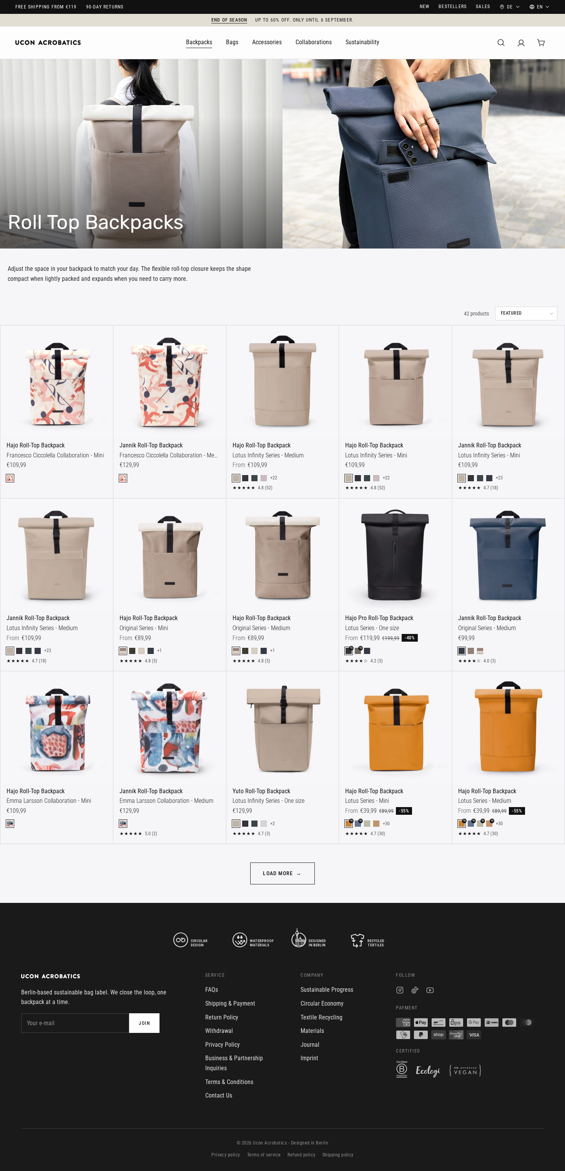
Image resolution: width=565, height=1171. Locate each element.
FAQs (211, 989)
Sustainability (362, 42)
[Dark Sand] (470, 650)
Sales (483, 6)
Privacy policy (225, 1155)
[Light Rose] (263, 478)
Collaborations (314, 42)
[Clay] (376, 823)
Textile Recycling (321, 1017)
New (425, 6)
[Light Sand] (141, 650)
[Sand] (236, 478)
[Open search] (501, 42)
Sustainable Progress (327, 989)
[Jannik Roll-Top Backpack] (169, 381)
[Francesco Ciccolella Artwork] (10, 478)
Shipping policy (338, 1155)
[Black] (245, 478)
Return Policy (221, 1017)
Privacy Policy (222, 1044)
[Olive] (132, 650)
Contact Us (218, 1095)
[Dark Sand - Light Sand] (123, 650)
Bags (232, 42)
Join (144, 1023)
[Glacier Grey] (263, 823)
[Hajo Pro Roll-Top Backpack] (395, 555)
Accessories (267, 42)
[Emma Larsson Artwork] (10, 823)
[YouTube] (430, 991)
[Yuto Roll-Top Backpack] (282, 727)
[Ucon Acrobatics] (48, 43)
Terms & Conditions (229, 1082)
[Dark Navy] (489, 478)
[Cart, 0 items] (541, 42)
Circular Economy (322, 1003)
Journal (310, 1044)
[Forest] (254, 478)
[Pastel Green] (367, 823)
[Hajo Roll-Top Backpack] (56, 381)
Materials (312, 1030)
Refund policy (301, 1155)
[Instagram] (400, 991)
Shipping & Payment (230, 1003)
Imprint (309, 1058)
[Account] (521, 42)
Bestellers (453, 6)
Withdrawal (219, 1030)
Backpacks (199, 42)
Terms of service (264, 1155)
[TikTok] (415, 991)
